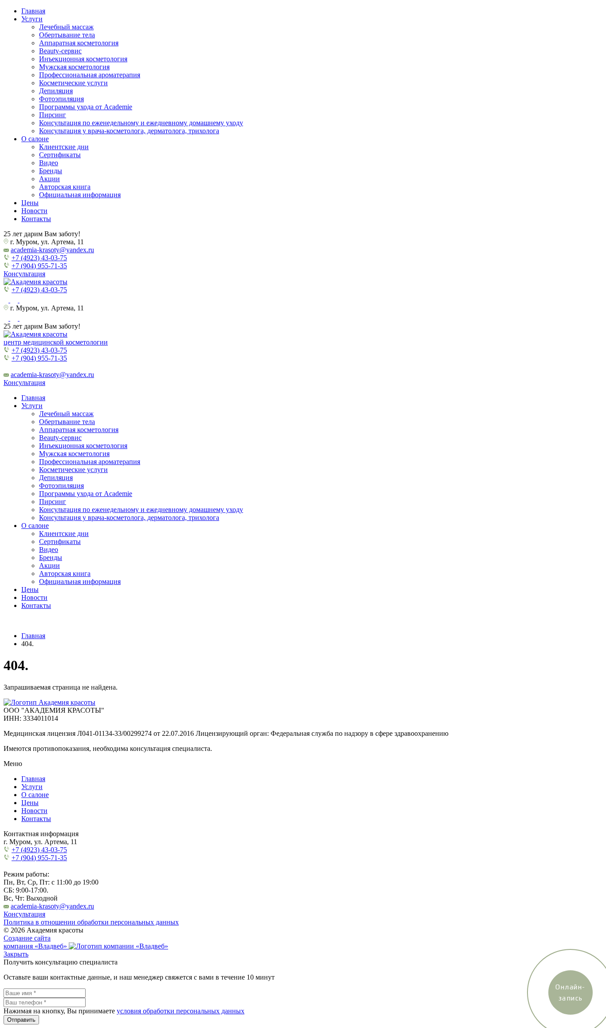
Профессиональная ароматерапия (89, 75)
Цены (30, 202)
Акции (49, 179)
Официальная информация (80, 194)
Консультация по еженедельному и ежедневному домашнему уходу (141, 123)
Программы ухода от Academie (85, 107)
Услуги (32, 19)
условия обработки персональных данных (180, 1011)
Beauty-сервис (60, 51)
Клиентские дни (64, 147)
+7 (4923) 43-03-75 (39, 258)
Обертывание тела (67, 35)
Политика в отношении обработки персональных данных (91, 922)
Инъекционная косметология (83, 59)
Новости (34, 210)
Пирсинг (52, 115)
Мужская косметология (74, 67)
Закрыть (16, 954)
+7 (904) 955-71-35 (39, 266)
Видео (48, 163)
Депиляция (56, 91)
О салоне (35, 139)
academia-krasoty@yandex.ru (52, 250)
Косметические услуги (73, 83)
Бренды (50, 171)
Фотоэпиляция (61, 99)
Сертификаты (60, 155)
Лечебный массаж (66, 27)
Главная (33, 11)
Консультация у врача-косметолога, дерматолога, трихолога (129, 131)
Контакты (36, 218)
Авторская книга (65, 187)
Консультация (24, 274)
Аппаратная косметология (78, 43)
